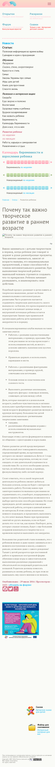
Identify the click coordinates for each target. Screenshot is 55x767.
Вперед (51, 162)
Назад (3, 162)
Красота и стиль (10, 70)
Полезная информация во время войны (22, 51)
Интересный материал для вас (43, 732)
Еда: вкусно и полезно (14, 101)
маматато (9, 3)
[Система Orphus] (35, 759)
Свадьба (6, 97)
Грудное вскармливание (14, 112)
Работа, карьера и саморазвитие (19, 142)
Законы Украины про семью (16, 77)
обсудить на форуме (20, 584)
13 (50, 162)
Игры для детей (10, 81)
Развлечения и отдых (13, 146)
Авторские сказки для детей (43, 711)
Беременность (9, 119)
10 (39, 162)
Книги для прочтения (13, 85)
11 (43, 162)
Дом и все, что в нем (13, 126)
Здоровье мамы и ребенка (16, 108)
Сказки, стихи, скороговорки (17, 66)
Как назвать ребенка (13, 115)
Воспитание (8, 104)
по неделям (8, 135)
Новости (8, 43)
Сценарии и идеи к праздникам (18, 55)
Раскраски (7, 63)
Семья (5, 74)
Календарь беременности (15, 123)
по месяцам (8, 138)
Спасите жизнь (10, 88)
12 (47, 162)
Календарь (10, 152)
